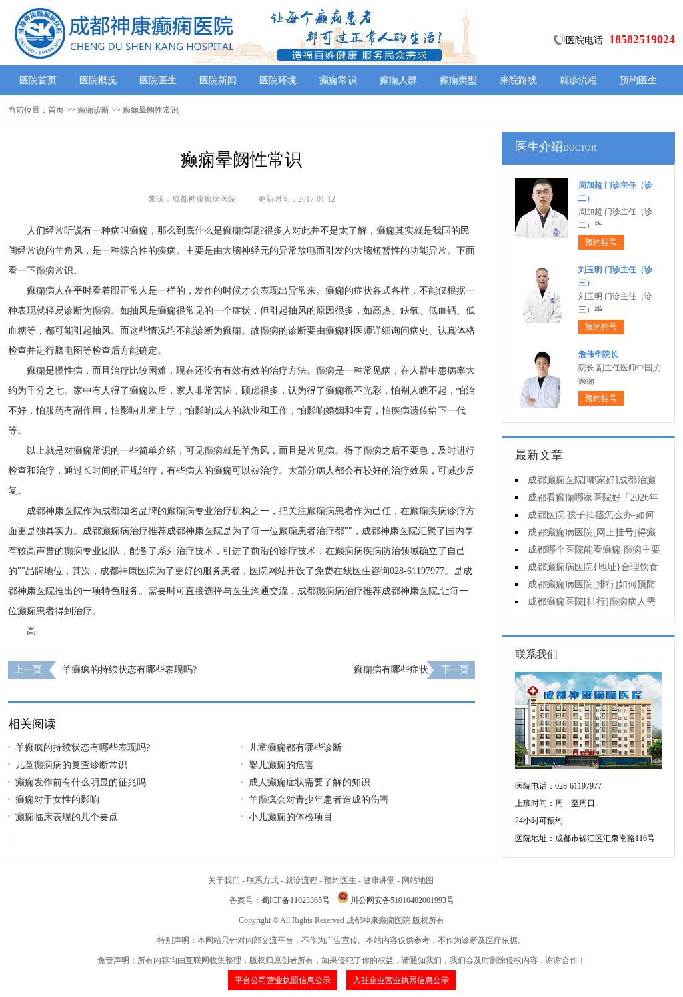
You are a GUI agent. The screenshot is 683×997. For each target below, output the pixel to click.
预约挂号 (601, 242)
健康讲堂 (379, 880)
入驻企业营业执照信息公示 (401, 980)
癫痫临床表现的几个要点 (66, 817)
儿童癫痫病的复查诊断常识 (71, 765)
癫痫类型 (458, 80)
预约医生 (638, 80)
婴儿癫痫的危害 (281, 765)
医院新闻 (218, 80)
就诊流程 (578, 80)
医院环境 (278, 80)
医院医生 (158, 80)
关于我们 (224, 880)
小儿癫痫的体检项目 (291, 817)
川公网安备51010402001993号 (402, 900)
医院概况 (98, 80)
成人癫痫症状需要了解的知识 (309, 782)
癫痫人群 (398, 80)
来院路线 (518, 80)
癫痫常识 (338, 80)
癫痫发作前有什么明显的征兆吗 (80, 782)
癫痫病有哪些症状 (391, 670)
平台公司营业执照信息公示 (283, 980)
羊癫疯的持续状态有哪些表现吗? (129, 670)
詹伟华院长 (598, 354)
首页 (56, 110)
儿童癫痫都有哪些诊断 (295, 748)
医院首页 (38, 80)
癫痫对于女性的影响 (57, 800)
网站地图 (418, 880)
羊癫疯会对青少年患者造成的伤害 (319, 800)
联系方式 (263, 880)
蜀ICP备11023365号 (295, 900)
